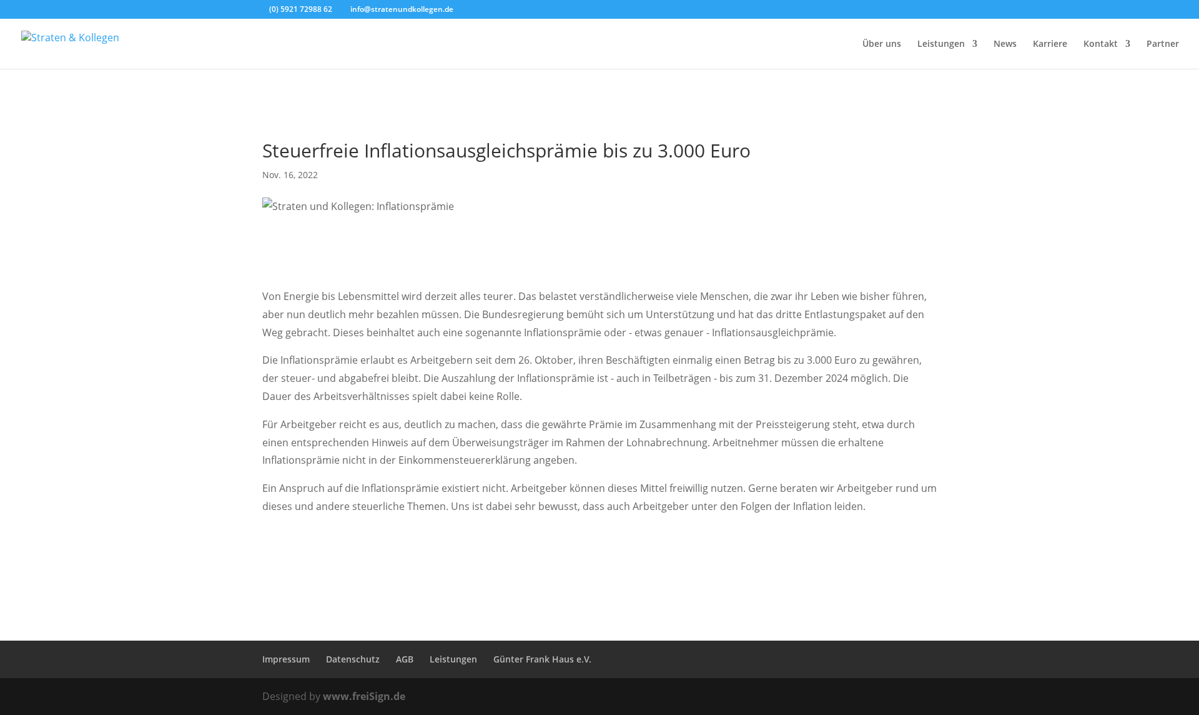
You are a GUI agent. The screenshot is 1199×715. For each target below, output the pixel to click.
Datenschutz (353, 659)
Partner (1163, 44)
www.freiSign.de (364, 696)
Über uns (881, 44)
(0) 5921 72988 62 (300, 9)
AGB (404, 659)
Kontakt (1100, 44)
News (1005, 44)
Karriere (1050, 44)
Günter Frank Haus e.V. (542, 659)
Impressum (286, 659)
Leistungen (941, 44)
